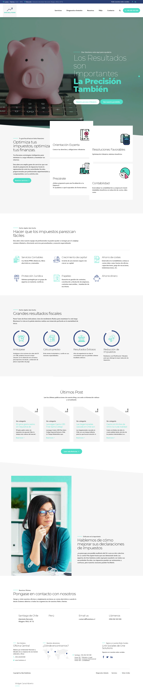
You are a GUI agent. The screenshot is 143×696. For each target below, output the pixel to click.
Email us (84, 615)
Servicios (58, 10)
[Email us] (75, 616)
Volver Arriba (126, 673)
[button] (134, 130)
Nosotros (90, 10)
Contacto (110, 10)
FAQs (100, 10)
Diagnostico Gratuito (74, 10)
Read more (19, 438)
